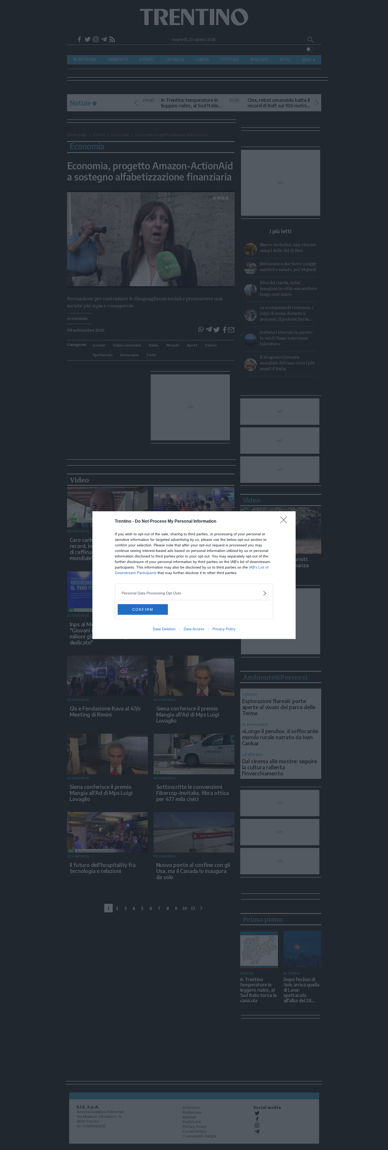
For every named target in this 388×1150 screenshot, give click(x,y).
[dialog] (194, 575)
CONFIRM (142, 609)
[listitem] (194, 593)
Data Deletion (164, 629)
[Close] (285, 522)
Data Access (194, 629)
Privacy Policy (223, 629)
